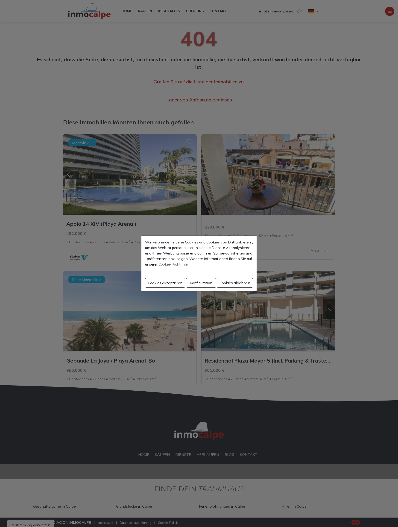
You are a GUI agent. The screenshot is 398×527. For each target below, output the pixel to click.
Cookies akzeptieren (165, 283)
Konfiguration (201, 283)
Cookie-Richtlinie (173, 264)
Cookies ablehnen (234, 283)
